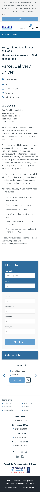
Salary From (9, 307)
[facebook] (22, 456)
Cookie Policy (9, 483)
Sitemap (32, 483)
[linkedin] (17, 456)
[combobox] (20, 285)
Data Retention (21, 483)
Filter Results (20, 342)
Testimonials (8, 410)
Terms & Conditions (14, 480)
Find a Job (7, 403)
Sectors (26, 407)
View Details (17, 380)
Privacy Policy (28, 480)
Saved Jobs (30, 28)
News (26, 410)
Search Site (8, 407)
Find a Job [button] (22, 29)
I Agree (20, 18)
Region (7, 281)
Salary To (8, 317)
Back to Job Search (11, 34)
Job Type (8, 327)
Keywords (9, 271)
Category (8, 296)
